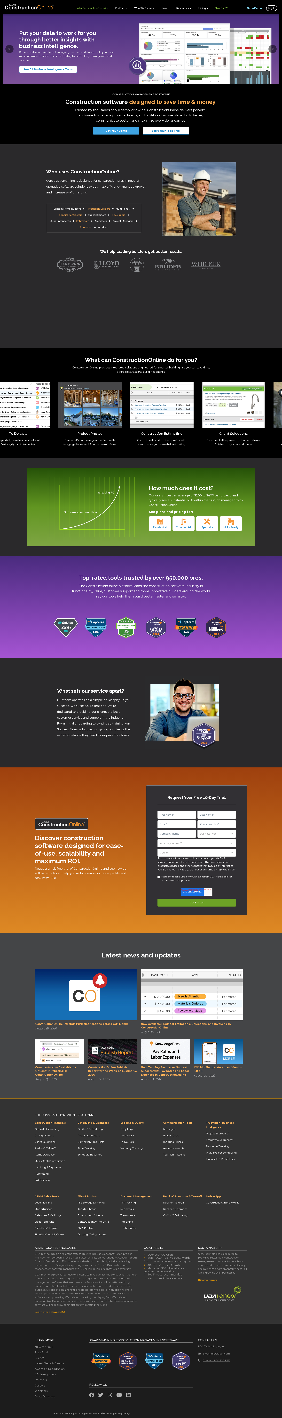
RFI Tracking (128, 1202)
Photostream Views (90, 1215)
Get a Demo (254, 8)
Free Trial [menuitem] (41, 1352)
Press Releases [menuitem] (45, 1396)
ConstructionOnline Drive (94, 1221)
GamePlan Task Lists (91, 1141)
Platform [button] (120, 8)
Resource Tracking (217, 1146)
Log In (271, 8)
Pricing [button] (202, 8)
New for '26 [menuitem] (221, 8)
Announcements (173, 1148)
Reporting (126, 1221)
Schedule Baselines (90, 1154)
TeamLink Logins (174, 1154)
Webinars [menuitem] (41, 1391)
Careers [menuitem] (40, 1385)
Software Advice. (172, 1278)
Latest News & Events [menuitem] (49, 1363)
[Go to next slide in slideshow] (272, 49)
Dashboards (127, 1228)
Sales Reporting (44, 1221)
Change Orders (44, 1135)
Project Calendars (89, 1135)
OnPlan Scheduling (90, 1129)
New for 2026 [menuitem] (44, 1346)
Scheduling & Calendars (93, 1122)
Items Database (45, 1154)
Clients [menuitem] (39, 1358)
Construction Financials (50, 1122)
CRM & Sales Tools (47, 1196)
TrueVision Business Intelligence (220, 1125)
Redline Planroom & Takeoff (182, 1196)
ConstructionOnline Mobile (222, 1202)
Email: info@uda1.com (216, 1353)
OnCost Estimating (47, 1129)
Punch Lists (127, 1135)
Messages (169, 1129)
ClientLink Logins (46, 1228)
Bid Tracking (42, 1180)
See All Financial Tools (43, 69)
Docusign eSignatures (92, 1234)
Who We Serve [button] (143, 8)
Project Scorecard (218, 1133)
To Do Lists (127, 1141)
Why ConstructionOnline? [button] (91, 8)
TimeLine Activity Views (49, 1234)
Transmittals (127, 1215)
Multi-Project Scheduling (221, 1152)
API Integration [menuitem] (45, 1374)
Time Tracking (86, 1148)
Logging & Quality (132, 1122)
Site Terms (107, 1413)
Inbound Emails (173, 1141)
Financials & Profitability (220, 1159)
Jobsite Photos (87, 1209)
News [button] (164, 8)
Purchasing (42, 1173)
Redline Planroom (175, 1209)
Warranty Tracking (131, 1148)
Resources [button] (182, 8)
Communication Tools (177, 1122)
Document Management (136, 1196)
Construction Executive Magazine (171, 1261)
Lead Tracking (43, 1202)
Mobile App (213, 1196)
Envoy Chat (171, 1135)
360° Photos (85, 1228)
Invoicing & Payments (48, 1167)
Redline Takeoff (45, 1148)
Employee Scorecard (220, 1139)
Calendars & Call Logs (48, 1215)
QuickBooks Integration (50, 1161)
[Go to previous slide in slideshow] (9, 49)
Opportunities (43, 1209)
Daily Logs (126, 1129)
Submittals (127, 1209)
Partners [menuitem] (41, 1380)
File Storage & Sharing (91, 1202)
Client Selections (45, 1141)
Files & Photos (87, 1196)
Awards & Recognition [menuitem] (50, 1368)
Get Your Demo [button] (116, 130)
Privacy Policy (122, 1413)
